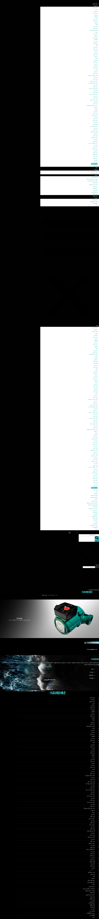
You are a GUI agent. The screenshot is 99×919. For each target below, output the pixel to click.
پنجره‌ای (96, 64)
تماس (96, 205)
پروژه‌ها (96, 169)
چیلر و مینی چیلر (94, 81)
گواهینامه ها (95, 203)
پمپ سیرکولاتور (94, 164)
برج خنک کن (95, 149)
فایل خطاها (95, 194)
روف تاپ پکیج (95, 137)
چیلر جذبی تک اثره (93, 94)
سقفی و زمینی (94, 115)
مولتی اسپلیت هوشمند (93, 75)
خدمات (96, 175)
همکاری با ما (95, 200)
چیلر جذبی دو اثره (94, 100)
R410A (96, 17)
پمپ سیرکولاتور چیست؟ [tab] (92, 649)
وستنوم (96, 15)
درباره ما (96, 198)
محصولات (95, 6)
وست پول (95, 166)
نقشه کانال (95, 183)
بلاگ (97, 168)
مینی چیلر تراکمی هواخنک (92, 105)
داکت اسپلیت (95, 7)
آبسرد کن (95, 156)
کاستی (96, 70)
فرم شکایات (95, 188)
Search (97, 535)
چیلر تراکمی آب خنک (93, 88)
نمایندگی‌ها (95, 196)
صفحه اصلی (95, 4)
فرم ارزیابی (95, 186)
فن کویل (96, 107)
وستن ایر (96, 11)
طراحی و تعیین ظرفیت (93, 181)
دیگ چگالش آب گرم (93, 143)
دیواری (96, 109)
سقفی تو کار (95, 120)
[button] (69, 266)
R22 (97, 24)
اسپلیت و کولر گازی (93, 30)
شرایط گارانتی (95, 192)
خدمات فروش (95, 177)
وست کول (95, 13)
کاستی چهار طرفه (94, 126)
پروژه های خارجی (94, 173)
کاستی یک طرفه (94, 132)
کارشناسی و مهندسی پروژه (92, 179)
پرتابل (96, 58)
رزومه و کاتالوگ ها (94, 201)
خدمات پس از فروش (93, 184)
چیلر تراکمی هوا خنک (93, 83)
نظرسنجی (95, 190)
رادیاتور (96, 160)
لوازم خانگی (95, 154)
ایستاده (96, 51)
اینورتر (96, 9)
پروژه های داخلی (94, 171)
